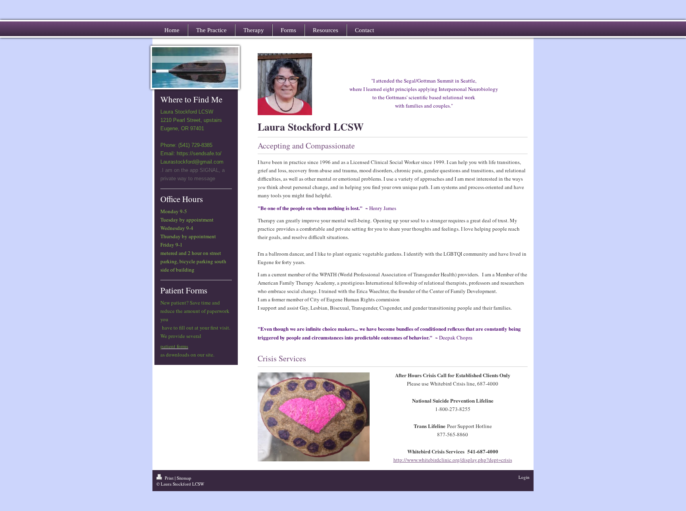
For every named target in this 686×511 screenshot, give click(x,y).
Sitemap (184, 478)
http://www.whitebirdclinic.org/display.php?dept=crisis (452, 459)
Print (169, 478)
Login (524, 477)
